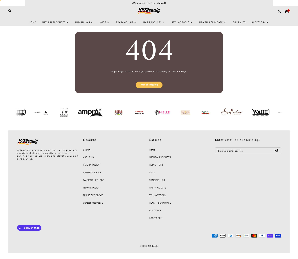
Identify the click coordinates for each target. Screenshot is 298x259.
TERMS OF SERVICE (93, 195)
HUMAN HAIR (156, 165)
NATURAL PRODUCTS (160, 157)
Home (152, 149)
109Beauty (153, 246)
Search (86, 149)
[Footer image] (28, 144)
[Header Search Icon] (9, 11)
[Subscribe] (276, 151)
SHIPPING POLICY (92, 172)
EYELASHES (155, 210)
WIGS (152, 172)
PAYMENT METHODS (93, 180)
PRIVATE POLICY (91, 187)
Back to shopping (149, 84)
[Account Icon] (279, 11)
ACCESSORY (155, 218)
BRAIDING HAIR (157, 180)
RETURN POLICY (91, 165)
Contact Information (93, 203)
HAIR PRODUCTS (157, 187)
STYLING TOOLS (157, 195)
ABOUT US (88, 157)
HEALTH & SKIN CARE (160, 203)
